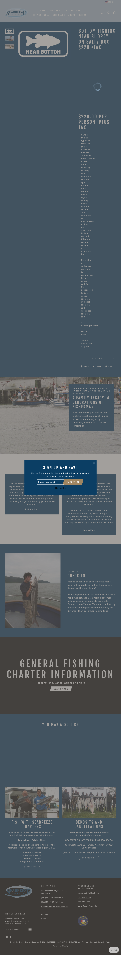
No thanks (60, 488)
